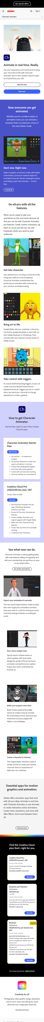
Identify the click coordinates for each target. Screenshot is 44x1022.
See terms (12, 907)
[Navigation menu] (3, 11)
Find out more (22, 828)
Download (8, 190)
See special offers (22, 4)
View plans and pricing (22, 1010)
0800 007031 (30, 971)
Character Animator (9, 17)
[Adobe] (10, 11)
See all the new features (22, 569)
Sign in (38, 11)
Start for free (22, 85)
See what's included (15, 871)
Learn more (25, 871)
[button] (31, 11)
